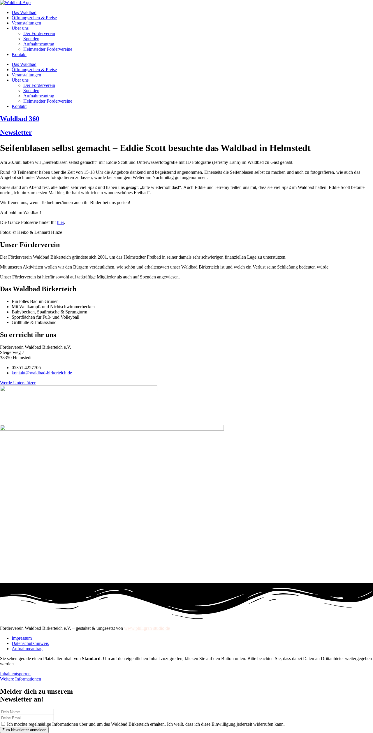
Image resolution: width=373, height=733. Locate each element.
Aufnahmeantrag (38, 43)
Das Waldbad (24, 12)
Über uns (20, 28)
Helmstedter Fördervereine (47, 49)
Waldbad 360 (19, 118)
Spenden (31, 38)
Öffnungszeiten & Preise (34, 17)
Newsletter (16, 132)
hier (60, 222)
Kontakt (19, 54)
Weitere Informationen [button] (20, 678)
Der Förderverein (39, 33)
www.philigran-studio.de (147, 628)
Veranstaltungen (26, 22)
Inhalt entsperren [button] (15, 673)
